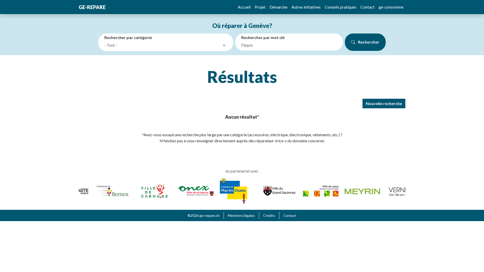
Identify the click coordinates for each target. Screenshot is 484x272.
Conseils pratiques (340, 7)
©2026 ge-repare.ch (204, 215)
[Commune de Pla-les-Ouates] (231, 190)
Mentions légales (241, 215)
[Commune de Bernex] (110, 190)
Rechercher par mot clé (263, 37)
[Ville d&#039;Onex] (193, 190)
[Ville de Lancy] (318, 190)
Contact (367, 7)
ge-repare (92, 7)
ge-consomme (391, 7)
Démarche (278, 7)
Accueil (244, 7)
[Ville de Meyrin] (360, 190)
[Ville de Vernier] (401, 190)
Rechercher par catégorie (128, 37)
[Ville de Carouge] (152, 190)
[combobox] (166, 45)
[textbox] (162, 45)
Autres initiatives (306, 7)
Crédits (269, 215)
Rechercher (368, 42)
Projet (260, 7)
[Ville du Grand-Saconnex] (276, 190)
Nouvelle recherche (384, 103)
